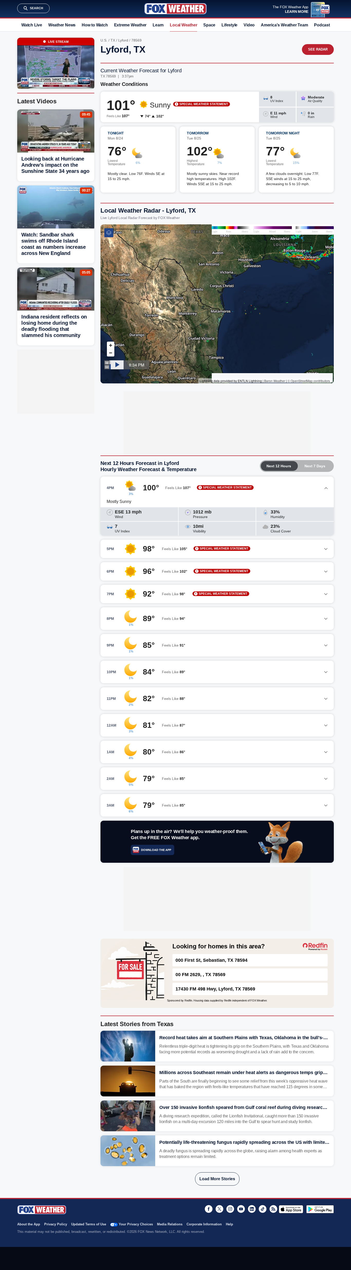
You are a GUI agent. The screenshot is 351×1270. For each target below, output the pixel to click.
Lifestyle (229, 25)
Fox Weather (175, 8)
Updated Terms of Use (88, 1224)
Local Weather (183, 25)
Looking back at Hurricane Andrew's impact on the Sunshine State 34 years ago (55, 165)
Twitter (219, 1209)
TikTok (262, 1209)
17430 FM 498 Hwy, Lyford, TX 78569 (215, 988)
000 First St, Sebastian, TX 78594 (211, 960)
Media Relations (169, 1224)
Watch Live (31, 25)
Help (229, 1224)
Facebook (209, 1209)
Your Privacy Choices (136, 1224)
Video (249, 25)
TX (112, 40)
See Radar (318, 49)
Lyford (123, 40)
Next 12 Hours (278, 466)
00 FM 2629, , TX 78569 (200, 974)
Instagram (230, 1209)
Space (209, 25)
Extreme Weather (130, 25)
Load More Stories (217, 1179)
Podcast (322, 25)
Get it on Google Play (320, 1209)
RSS (273, 1209)
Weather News (62, 25)
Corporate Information (204, 1224)
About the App (28, 1224)
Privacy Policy (55, 1224)
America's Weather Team (284, 25)
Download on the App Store (291, 1209)
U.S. (103, 40)
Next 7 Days (314, 466)
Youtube (241, 1209)
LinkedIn (252, 1209)
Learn (158, 25)
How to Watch (95, 25)
